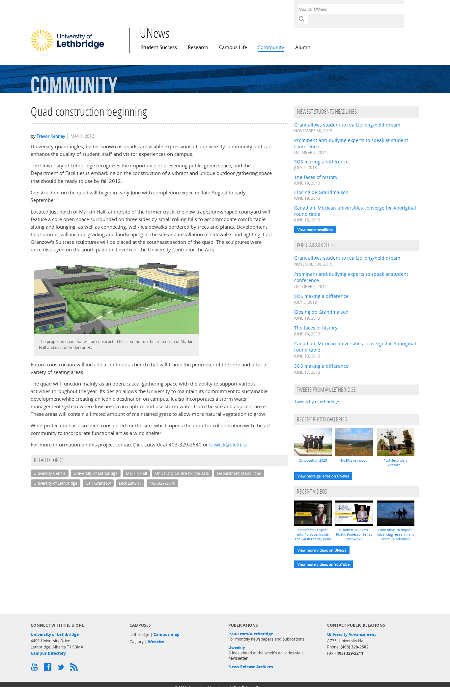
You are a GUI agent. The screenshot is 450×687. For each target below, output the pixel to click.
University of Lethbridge (96, 473)
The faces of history (315, 177)
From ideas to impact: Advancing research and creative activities (395, 534)
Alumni (303, 47)
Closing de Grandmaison (321, 192)
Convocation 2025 (313, 460)
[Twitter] (62, 668)
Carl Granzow (98, 483)
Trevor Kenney (51, 136)
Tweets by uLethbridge (316, 402)
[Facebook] (49, 668)
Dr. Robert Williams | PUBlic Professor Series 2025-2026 (354, 534)
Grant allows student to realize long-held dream (347, 125)
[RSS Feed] (75, 668)
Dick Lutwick (130, 483)
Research (198, 47)
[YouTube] (36, 668)
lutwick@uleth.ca (228, 444)
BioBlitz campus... (354, 460)
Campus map (167, 634)
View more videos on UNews (321, 550)
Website (156, 641)
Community (271, 47)
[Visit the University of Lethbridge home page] (67, 51)
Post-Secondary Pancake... (395, 462)
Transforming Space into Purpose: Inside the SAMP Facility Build (313, 534)
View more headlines (315, 229)
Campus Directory (48, 653)
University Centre (50, 473)
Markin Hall (136, 473)
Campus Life (233, 47)
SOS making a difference (321, 161)
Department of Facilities (239, 473)
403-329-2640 (162, 483)
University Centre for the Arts (182, 473)
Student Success (159, 47)
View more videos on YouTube (323, 564)
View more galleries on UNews (323, 475)
